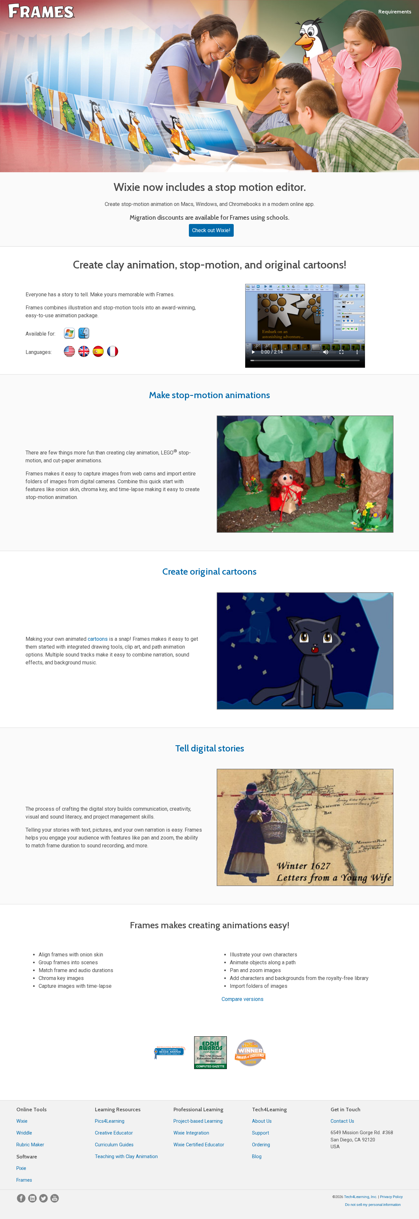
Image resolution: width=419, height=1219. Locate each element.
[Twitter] (44, 1201)
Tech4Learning (269, 1109)
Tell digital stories (209, 748)
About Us (262, 1121)
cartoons (98, 639)
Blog (257, 1156)
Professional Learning (198, 1109)
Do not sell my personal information (373, 1205)
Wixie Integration (191, 1133)
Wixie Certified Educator (198, 1145)
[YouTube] (55, 1201)
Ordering (261, 1145)
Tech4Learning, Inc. (360, 1197)
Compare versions (243, 999)
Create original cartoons (209, 571)
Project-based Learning (198, 1121)
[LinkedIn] (33, 1201)
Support (260, 1133)
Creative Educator (114, 1133)
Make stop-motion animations (209, 394)
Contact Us (342, 1121)
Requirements (394, 12)
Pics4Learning (109, 1121)
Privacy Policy (391, 1197)
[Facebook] (21, 1201)
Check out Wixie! (211, 230)
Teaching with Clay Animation (126, 1156)
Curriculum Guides (114, 1145)
